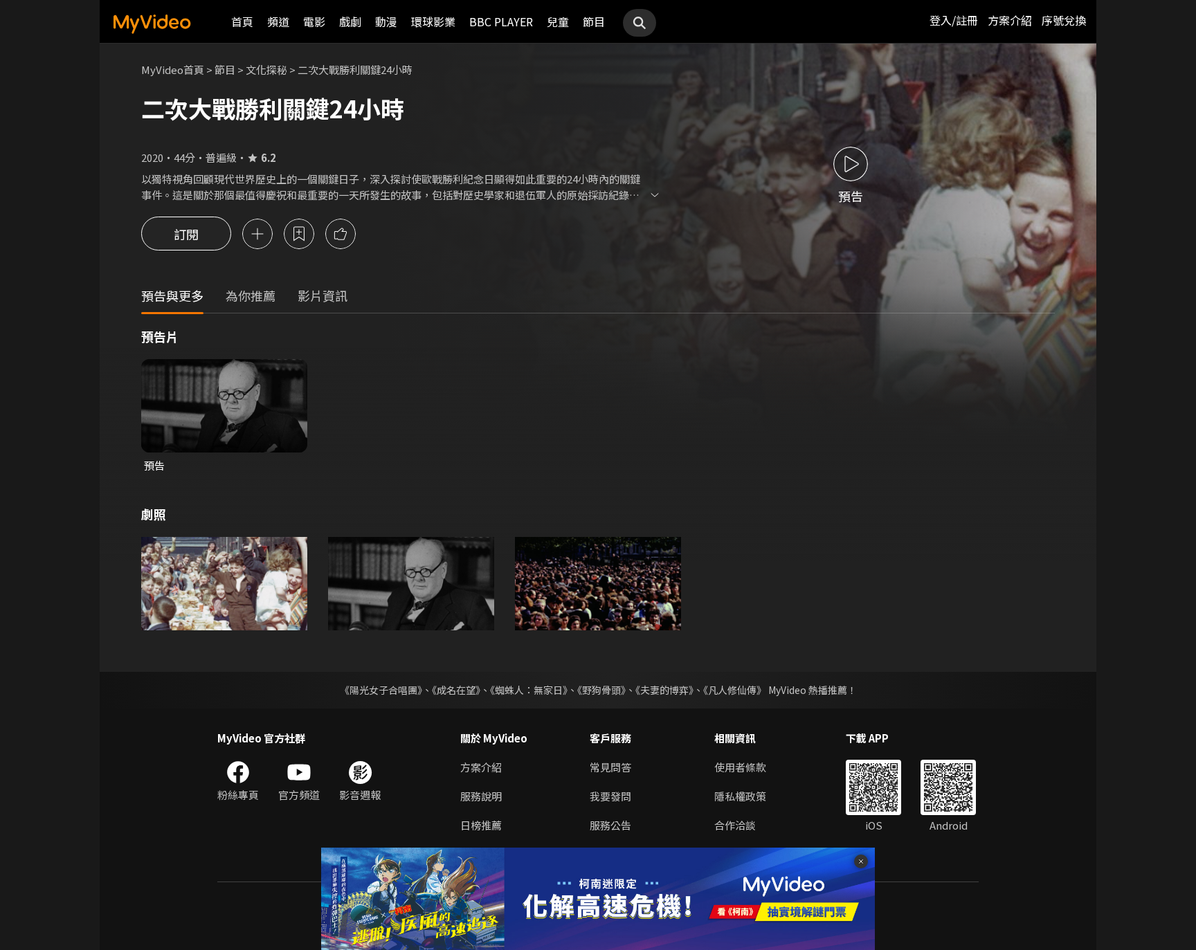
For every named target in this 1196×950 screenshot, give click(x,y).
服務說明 (481, 796)
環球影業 (433, 21)
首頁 (242, 21)
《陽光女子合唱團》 (381, 690)
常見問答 (610, 767)
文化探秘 (266, 69)
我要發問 (610, 796)
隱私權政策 (740, 796)
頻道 (278, 21)
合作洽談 (735, 825)
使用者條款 (740, 767)
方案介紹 (1010, 20)
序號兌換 (1064, 20)
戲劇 (350, 21)
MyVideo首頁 (172, 69)
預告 (154, 465)
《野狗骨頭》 (601, 690)
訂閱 (186, 234)
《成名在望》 (456, 690)
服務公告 (610, 825)
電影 (314, 21)
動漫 (386, 21)
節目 (594, 21)
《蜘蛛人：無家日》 (529, 690)
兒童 (558, 21)
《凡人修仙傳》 (734, 690)
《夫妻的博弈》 (664, 690)
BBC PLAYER (501, 21)
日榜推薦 (481, 825)
